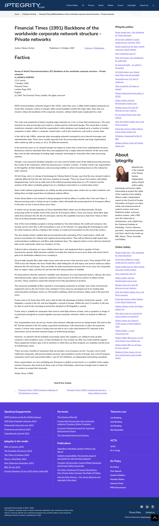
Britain (110, 5)
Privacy (91, 5)
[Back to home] (24, 5)
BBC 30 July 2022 (12, 467)
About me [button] (144, 5)
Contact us (150, 512)
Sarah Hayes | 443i (148, 517)
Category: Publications (94, 48)
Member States (117, 479)
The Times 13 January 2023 (16, 455)
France (120, 5)
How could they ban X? (125, 53)
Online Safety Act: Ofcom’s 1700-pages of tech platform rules (128, 323)
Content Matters (117, 475)
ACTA (113, 446)
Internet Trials (116, 483)
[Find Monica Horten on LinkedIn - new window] (147, 507)
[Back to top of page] (155, 517)
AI (83, 5)
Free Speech (116, 471)
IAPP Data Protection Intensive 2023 (20, 421)
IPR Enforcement (118, 487)
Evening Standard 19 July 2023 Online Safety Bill (26, 471)
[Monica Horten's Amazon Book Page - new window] (153, 507)
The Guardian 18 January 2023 (18, 451)
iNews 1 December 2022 (15, 459)
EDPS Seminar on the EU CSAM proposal (22, 417)
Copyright (132, 5)
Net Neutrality (116, 430)
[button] (154, 5)
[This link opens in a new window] (142, 507)
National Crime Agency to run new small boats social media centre (128, 355)
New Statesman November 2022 (19, 463)
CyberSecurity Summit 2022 (16, 433)
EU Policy (114, 467)
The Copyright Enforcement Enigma (73, 435)
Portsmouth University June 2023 (19, 425)
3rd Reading (116, 426)
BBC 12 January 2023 (14, 446)
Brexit (101, 5)
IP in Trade (115, 450)
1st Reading (115, 417)
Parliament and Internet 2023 (17, 429)
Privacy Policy (135, 512)
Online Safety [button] (72, 5)
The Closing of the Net (67, 417)
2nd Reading (116, 422)
